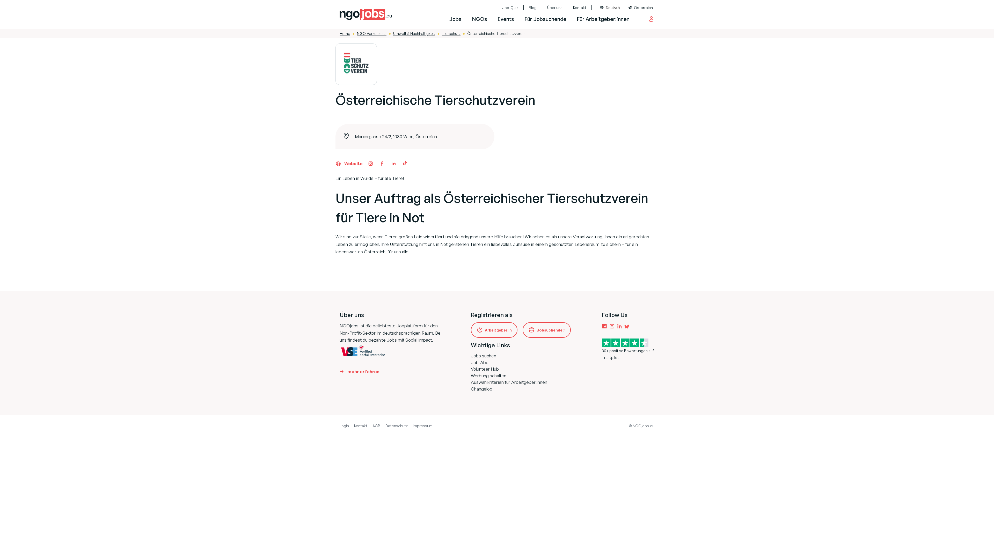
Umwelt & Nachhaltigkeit (414, 33)
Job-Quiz (510, 7)
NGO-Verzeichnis (371, 33)
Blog (533, 7)
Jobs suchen (483, 355)
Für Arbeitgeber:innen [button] (603, 19)
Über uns (554, 7)
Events (506, 19)
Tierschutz (451, 33)
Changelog (481, 389)
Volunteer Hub (485, 369)
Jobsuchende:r (551, 330)
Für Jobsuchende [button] (545, 19)
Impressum (423, 426)
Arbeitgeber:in (498, 330)
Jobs (455, 19)
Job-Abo (479, 362)
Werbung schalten (488, 375)
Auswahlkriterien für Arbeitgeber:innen (509, 382)
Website (353, 163)
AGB (376, 426)
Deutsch (613, 7)
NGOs (479, 19)
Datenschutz (396, 426)
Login (344, 426)
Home (345, 33)
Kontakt (579, 7)
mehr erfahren (363, 371)
